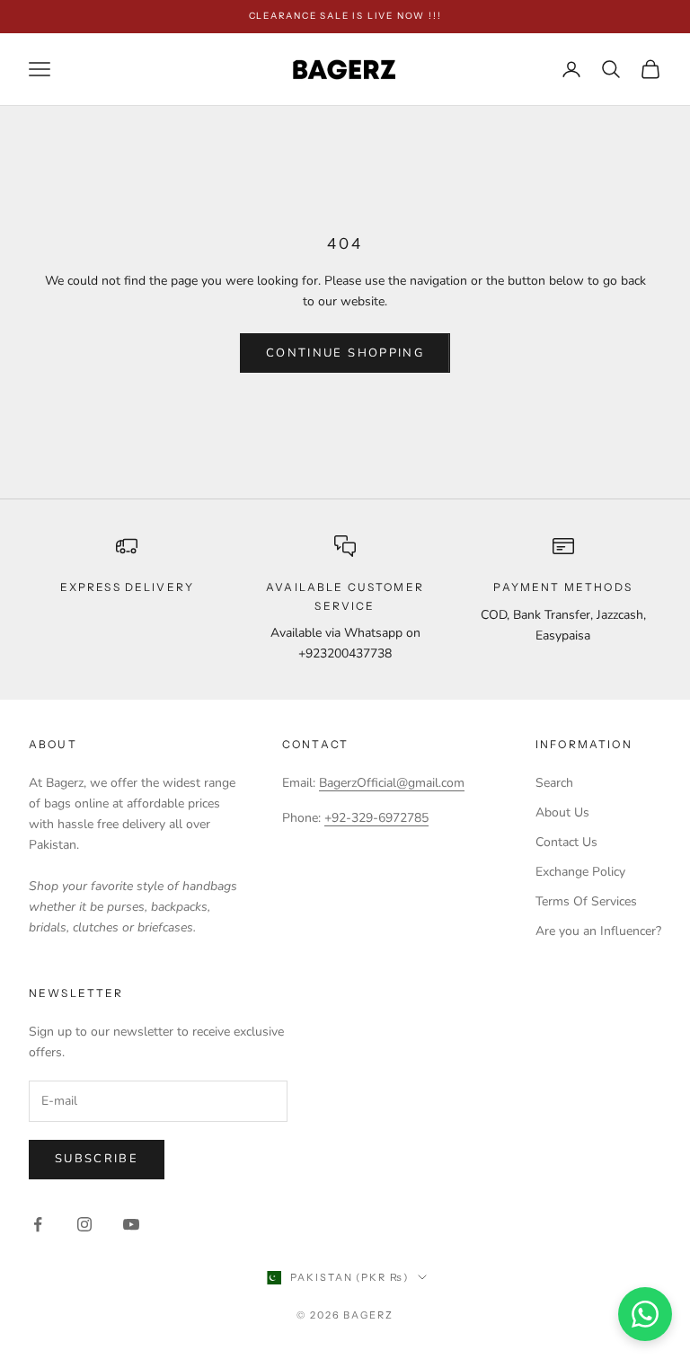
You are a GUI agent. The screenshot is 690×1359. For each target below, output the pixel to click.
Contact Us (566, 842)
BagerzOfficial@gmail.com (391, 782)
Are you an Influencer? (598, 931)
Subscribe (96, 1159)
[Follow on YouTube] (131, 1224)
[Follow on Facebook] (38, 1224)
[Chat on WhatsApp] (645, 1314)
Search (554, 782)
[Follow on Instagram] (84, 1224)
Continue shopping (345, 353)
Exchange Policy (580, 871)
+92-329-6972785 (376, 817)
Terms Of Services (586, 901)
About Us (562, 812)
